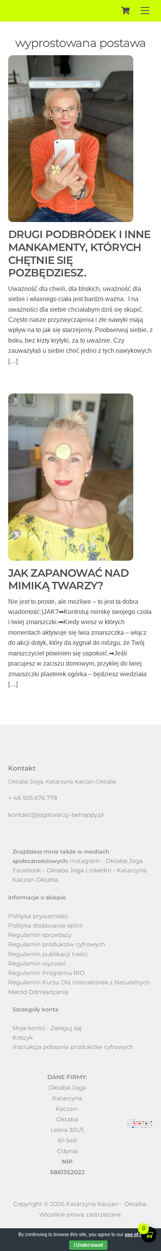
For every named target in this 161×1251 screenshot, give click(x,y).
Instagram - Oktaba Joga (106, 861)
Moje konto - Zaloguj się (47, 1028)
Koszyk (23, 1037)
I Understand (88, 1245)
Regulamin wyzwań (37, 963)
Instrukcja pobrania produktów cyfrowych (73, 1047)
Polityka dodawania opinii (45, 925)
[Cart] (125, 10)
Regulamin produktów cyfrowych (56, 944)
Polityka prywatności (38, 916)
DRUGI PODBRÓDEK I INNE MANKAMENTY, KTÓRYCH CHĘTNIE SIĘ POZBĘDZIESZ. (79, 253)
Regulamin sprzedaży (40, 935)
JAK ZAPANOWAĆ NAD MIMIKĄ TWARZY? (68, 579)
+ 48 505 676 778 (32, 798)
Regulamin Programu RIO (46, 973)
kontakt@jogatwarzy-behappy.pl (56, 814)
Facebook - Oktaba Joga (48, 870)
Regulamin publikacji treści (48, 954)
